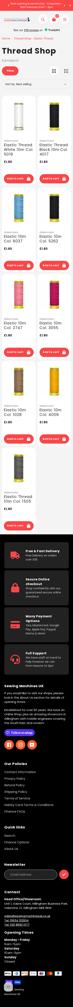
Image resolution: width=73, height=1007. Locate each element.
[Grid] (54, 71)
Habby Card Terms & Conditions (29, 805)
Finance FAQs (14, 811)
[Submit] (64, 874)
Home (6, 38)
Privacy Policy (14, 778)
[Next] (64, 5)
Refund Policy (14, 785)
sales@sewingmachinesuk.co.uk (27, 916)
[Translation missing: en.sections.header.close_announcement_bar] (70, 5)
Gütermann (11, 141)
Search (9, 835)
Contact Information (20, 772)
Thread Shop (22, 38)
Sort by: (10, 84)
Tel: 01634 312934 (16, 920)
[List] (66, 71)
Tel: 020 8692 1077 (17, 925)
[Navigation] (64, 19)
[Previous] (9, 5)
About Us (11, 849)
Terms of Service (17, 798)
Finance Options (16, 842)
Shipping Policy (15, 792)
